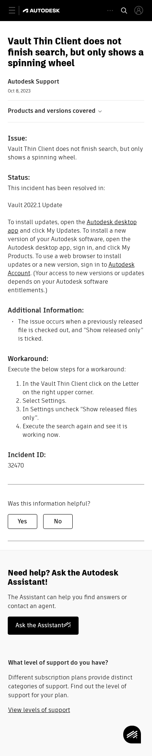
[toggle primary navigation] (16, 10)
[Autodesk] (42, 10)
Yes (22, 521)
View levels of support (39, 710)
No (58, 521)
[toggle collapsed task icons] (110, 10)
